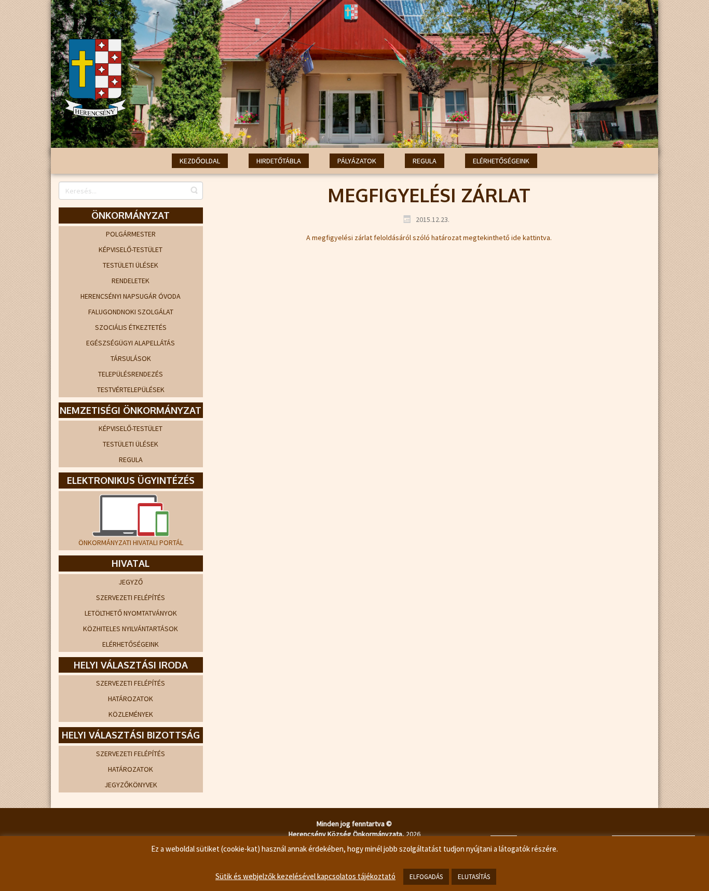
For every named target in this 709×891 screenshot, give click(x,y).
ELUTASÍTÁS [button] (474, 876)
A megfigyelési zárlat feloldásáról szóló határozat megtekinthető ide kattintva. (429, 237)
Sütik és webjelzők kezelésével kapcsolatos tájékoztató (305, 876)
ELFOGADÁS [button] (426, 876)
